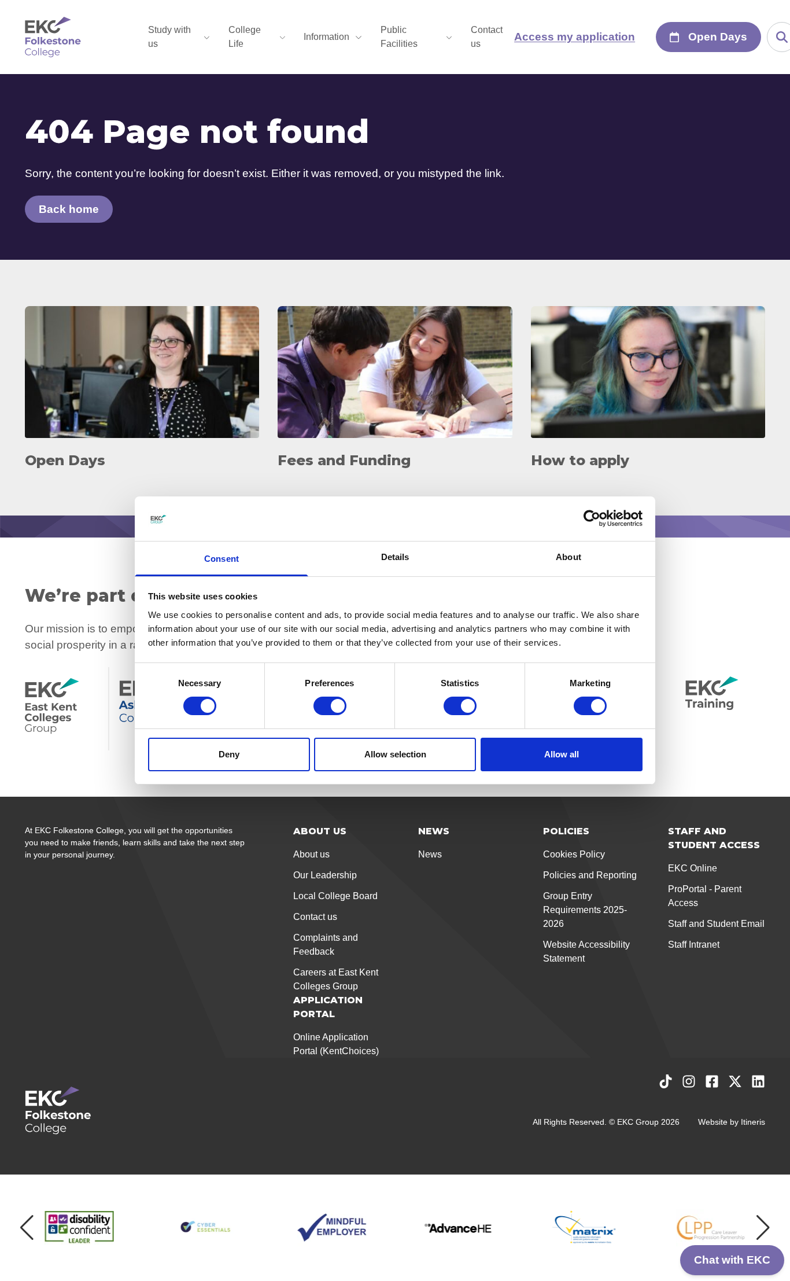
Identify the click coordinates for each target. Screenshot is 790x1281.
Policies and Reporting (590, 875)
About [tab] (568, 557)
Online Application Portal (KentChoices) (336, 1044)
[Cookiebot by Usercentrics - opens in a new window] (592, 518)
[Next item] (763, 1227)
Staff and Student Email (716, 924)
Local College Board (335, 896)
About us (311, 854)
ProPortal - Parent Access (704, 896)
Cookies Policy (574, 854)
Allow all (561, 754)
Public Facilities (399, 37)
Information (326, 37)
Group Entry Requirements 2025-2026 (585, 910)
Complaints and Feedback (325, 944)
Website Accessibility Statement (586, 951)
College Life (244, 37)
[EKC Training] (725, 708)
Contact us (487, 37)
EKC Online (692, 868)
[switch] (329, 706)
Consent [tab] (221, 559)
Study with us (169, 37)
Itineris (753, 1122)
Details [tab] (395, 557)
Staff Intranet (693, 944)
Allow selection (395, 754)
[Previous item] (27, 1227)
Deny (229, 754)
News (430, 854)
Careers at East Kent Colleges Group (335, 979)
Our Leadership (325, 875)
